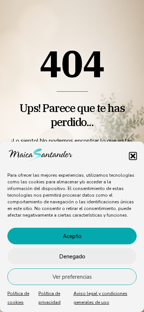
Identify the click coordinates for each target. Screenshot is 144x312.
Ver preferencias (72, 277)
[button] (133, 156)
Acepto (72, 236)
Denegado (72, 256)
